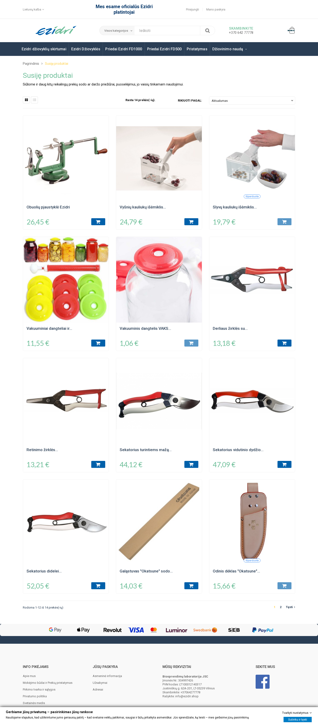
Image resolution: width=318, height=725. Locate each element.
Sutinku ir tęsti (297, 719)
